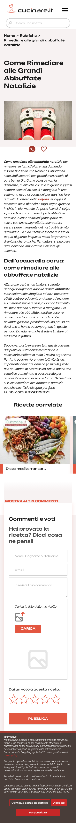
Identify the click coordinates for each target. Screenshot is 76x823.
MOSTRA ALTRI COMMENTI (31, 501)
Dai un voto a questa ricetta (35, 689)
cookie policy (10, 755)
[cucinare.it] (30, 8)
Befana (43, 199)
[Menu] (65, 10)
